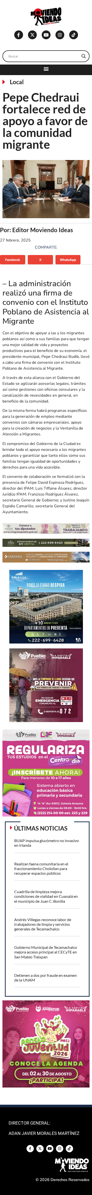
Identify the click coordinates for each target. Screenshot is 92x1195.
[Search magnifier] (83, 56)
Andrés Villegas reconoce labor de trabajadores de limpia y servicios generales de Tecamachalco (42, 924)
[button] (46, 69)
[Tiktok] (73, 34)
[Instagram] (59, 34)
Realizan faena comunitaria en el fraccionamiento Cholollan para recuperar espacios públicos (41, 868)
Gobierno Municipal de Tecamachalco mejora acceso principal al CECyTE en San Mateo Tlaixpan (45, 952)
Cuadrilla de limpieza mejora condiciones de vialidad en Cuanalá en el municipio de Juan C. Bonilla (46, 896)
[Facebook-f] (18, 34)
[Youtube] (46, 34)
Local (17, 81)
